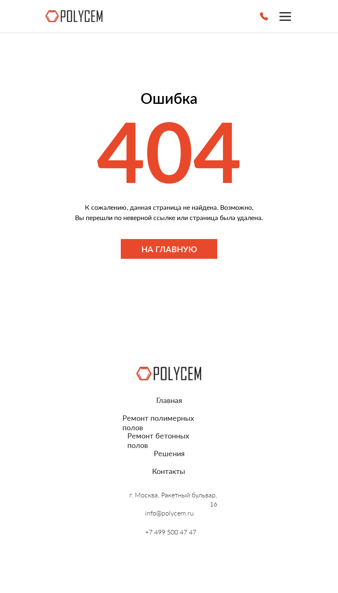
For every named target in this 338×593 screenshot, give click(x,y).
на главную (169, 249)
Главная (169, 400)
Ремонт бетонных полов (158, 440)
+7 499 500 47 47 (170, 532)
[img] (74, 16)
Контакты (168, 471)
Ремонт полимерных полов (158, 422)
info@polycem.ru (169, 513)
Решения (169, 453)
